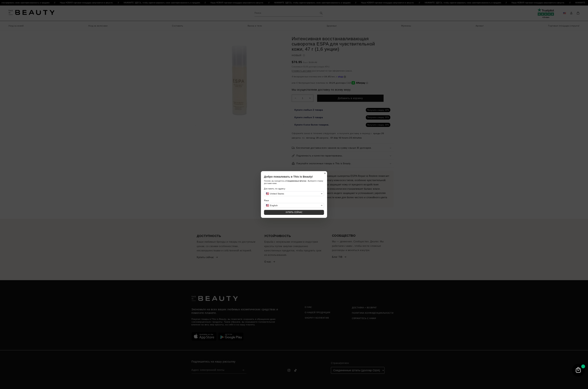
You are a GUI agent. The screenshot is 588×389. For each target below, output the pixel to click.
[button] (294, 193)
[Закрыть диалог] (324, 173)
